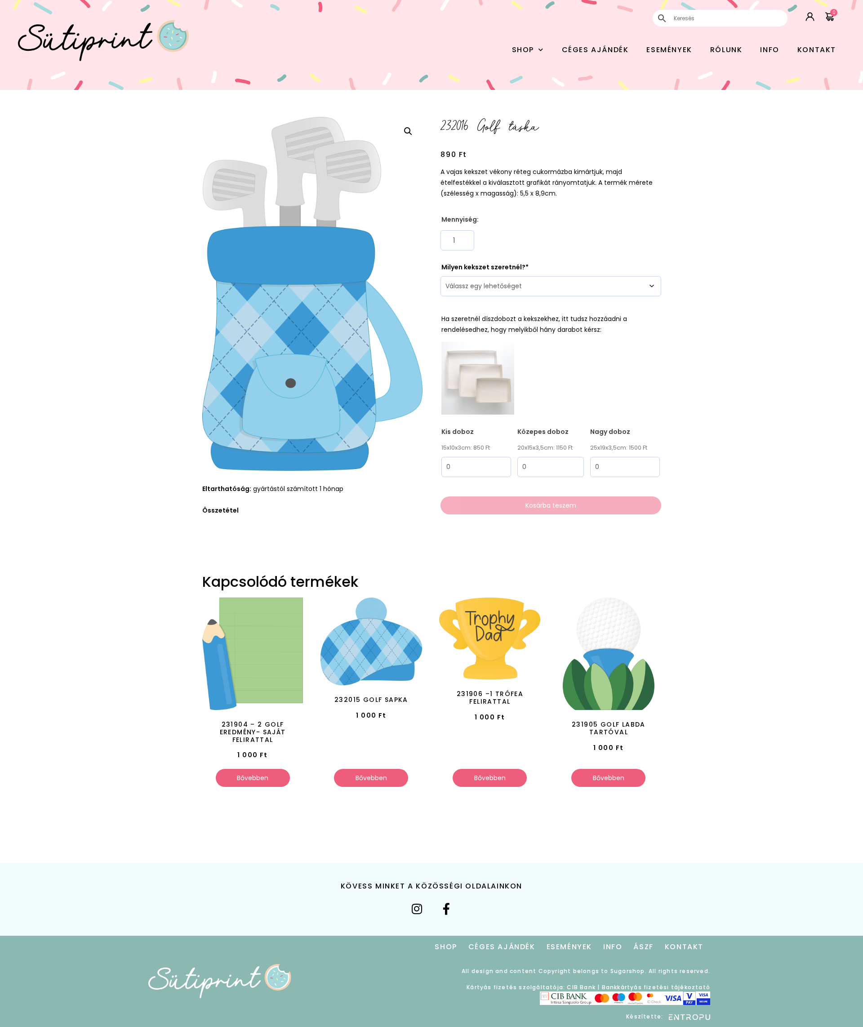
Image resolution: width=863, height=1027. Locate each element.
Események (669, 50)
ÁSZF (643, 947)
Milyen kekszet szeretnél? (483, 267)
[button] (408, 131)
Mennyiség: (460, 219)
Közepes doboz (543, 431)
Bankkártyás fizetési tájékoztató (656, 987)
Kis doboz (457, 431)
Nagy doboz (610, 431)
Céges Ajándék (595, 50)
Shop (523, 50)
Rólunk (726, 50)
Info (769, 50)
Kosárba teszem (550, 505)
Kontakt (816, 50)
